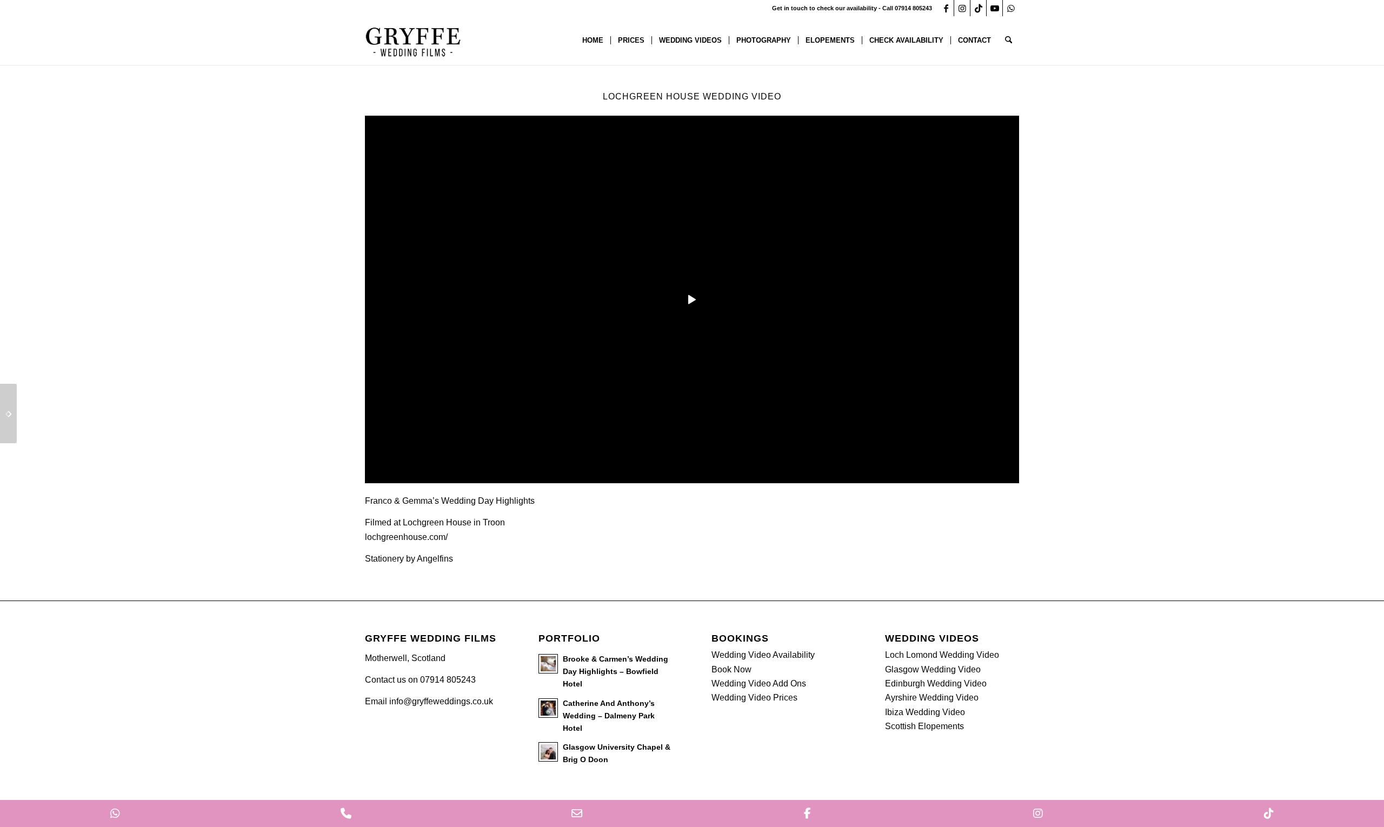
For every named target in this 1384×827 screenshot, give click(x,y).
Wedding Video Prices (754, 697)
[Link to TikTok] (978, 8)
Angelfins (436, 558)
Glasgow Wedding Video (933, 669)
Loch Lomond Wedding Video (942, 654)
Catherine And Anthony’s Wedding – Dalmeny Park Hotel (609, 715)
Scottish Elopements (924, 726)
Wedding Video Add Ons (758, 683)
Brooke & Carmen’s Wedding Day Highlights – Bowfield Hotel (615, 671)
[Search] (1008, 40)
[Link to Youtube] (994, 8)
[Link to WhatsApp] (1011, 8)
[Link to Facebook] (946, 8)
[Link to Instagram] (962, 8)
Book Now (731, 669)
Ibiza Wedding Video (925, 712)
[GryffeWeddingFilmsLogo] (413, 40)
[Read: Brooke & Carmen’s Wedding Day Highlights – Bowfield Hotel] (548, 663)
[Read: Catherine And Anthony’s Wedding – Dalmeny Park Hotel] (548, 708)
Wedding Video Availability (763, 654)
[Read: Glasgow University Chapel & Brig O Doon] (548, 752)
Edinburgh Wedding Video (936, 683)
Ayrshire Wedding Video (932, 697)
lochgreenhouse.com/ (406, 537)
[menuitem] (592, 40)
